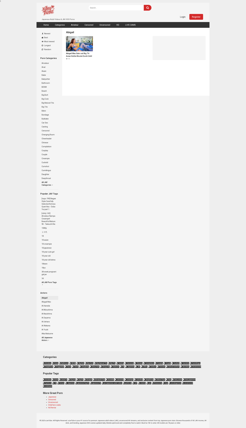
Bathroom (46, 83)
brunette (111, 379)
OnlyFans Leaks (54, 405)
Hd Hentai (52, 408)
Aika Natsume (47, 334)
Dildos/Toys (160, 379)
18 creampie (47, 244)
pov (150, 383)
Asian (44, 71)
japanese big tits (83, 383)
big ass (73, 379)
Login (183, 17)
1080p (44, 228)
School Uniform (174, 367)
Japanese (131, 367)
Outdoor (153, 367)
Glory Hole (96, 367)
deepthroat (150, 379)
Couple (44, 154)
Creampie (46, 158)
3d (43, 278)
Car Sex (45, 123)
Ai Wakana (46, 326)
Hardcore (116, 367)
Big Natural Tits (48, 103)
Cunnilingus (46, 170)
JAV (138, 367)
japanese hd (96, 383)
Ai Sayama (46, 318)
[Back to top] (237, 421)
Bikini (44, 111)
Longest (47, 45)
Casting (45, 127)
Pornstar (162, 367)
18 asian (45, 240)
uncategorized (176, 383)
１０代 (44, 232)
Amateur (74, 25)
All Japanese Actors (47, 339)
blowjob (89, 379)
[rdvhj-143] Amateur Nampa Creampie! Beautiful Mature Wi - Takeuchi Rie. (49, 218)
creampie (130, 379)
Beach (44, 91)
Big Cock (45, 99)
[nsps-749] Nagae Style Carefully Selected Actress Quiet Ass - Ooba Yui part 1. (49, 204)
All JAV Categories (47, 183)
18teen (44, 264)
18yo (44, 268)
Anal (43, 67)
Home (46, 25)
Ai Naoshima (47, 314)
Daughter (45, 174)
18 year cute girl (48, 252)
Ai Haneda (46, 306)
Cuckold (45, 162)
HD (117, 25)
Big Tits (45, 107)
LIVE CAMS (130, 25)
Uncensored (104, 25)
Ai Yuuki (45, 330)
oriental (143, 383)
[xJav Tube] (48, 10)
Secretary (186, 367)
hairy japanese (190, 379)
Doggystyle (60, 367)
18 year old (46, 256)
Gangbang (85, 367)
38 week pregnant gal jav (49, 273)
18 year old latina (48, 260)
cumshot (139, 379)
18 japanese (47, 248)
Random (47, 49)
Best (46, 38)
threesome (158, 383)
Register (196, 17)
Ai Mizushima (47, 310)
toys (166, 383)
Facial (69, 367)
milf (136, 383)
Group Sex (106, 367)
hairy (169, 379)
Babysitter (46, 79)
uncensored (188, 383)
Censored (89, 25)
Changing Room (48, 135)
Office (145, 367)
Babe (44, 75)
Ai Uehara (46, 322)
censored (120, 379)
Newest (47, 34)
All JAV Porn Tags (49, 282)
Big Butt (45, 95)
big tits (81, 379)
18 (43, 236)
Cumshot (45, 166)
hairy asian (178, 379)
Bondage (45, 115)
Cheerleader (47, 139)
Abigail (45, 298)
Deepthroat (46, 178)
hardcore (48, 383)
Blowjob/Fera (100, 379)
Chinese (45, 143)
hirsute (61, 383)
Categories (60, 25)
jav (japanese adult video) (113, 383)
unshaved (48, 386)
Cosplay (45, 150)
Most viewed (49, 41)
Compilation (46, 147)
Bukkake (45, 119)
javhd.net (128, 383)
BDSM (44, 87)
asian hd (64, 379)
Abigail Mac (46, 302)
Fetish (76, 367)
